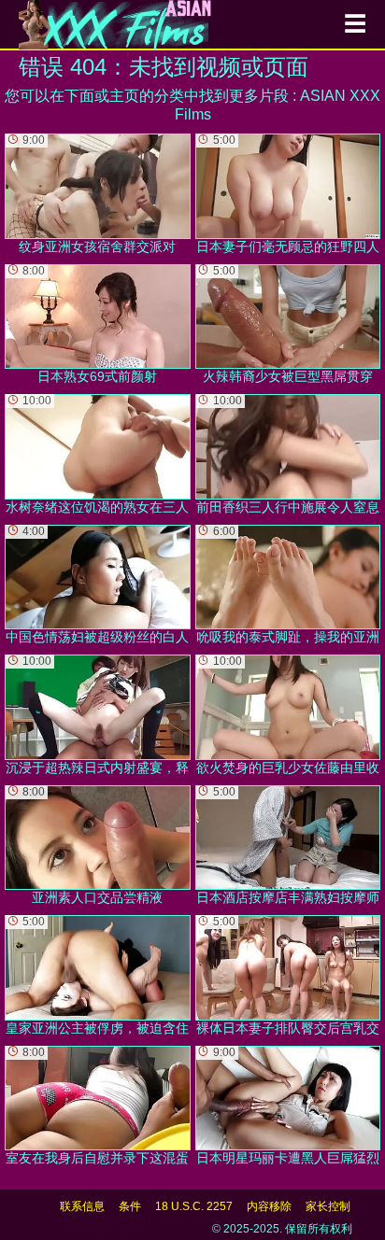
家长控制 (328, 1206)
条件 (130, 1206)
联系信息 (82, 1206)
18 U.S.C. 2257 (194, 1206)
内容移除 (269, 1206)
